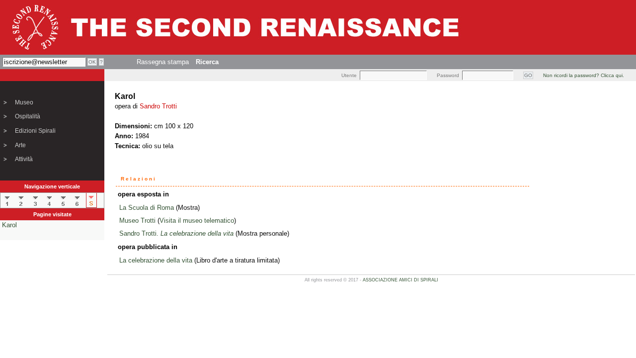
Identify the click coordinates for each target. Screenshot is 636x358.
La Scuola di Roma (146, 207)
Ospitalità (27, 116)
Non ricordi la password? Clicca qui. (583, 75)
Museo (24, 102)
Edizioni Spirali (35, 130)
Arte (20, 145)
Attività (24, 159)
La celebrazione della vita (155, 260)
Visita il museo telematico (196, 220)
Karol (9, 225)
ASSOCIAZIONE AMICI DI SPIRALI (400, 279)
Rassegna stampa (163, 62)
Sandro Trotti (158, 106)
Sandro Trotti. (176, 233)
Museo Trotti (137, 220)
